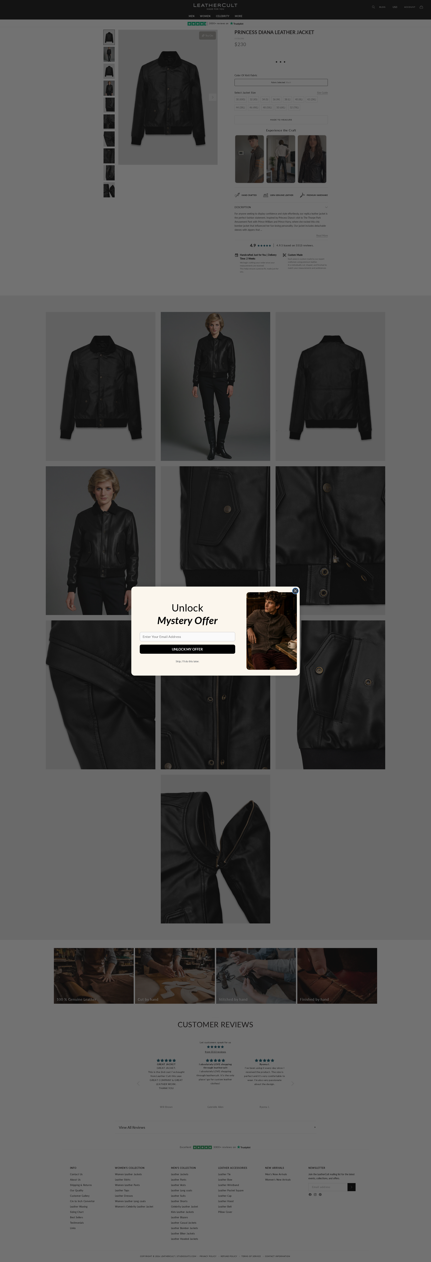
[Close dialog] (295, 591)
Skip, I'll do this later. (187, 661)
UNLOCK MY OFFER (187, 649)
